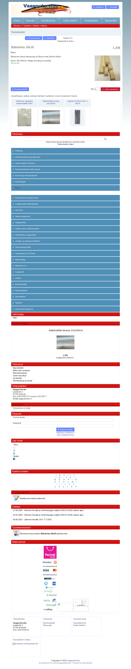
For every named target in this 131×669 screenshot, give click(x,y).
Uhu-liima (19, 210)
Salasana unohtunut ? (65, 433)
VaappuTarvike (73, 661)
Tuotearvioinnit (20, 492)
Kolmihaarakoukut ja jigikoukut (27, 157)
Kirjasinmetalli (21, 284)
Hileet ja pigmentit (22, 216)
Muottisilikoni (20, 297)
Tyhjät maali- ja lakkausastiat (27, 229)
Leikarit (18, 278)
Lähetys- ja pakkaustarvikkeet (27, 241)
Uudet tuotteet (20, 323)
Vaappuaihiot (20, 222)
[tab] (65, 151)
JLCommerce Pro (45, 663)
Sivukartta (17, 378)
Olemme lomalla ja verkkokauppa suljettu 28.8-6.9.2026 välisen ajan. (48, 510)
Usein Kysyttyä (19, 376)
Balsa (36, 26)
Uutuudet (30, 21)
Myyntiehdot (111, 21)
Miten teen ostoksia (21, 370)
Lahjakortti (19, 272)
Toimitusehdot (91, 21)
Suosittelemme (48, 21)
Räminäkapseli (21, 290)
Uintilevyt (19, 151)
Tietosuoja (47, 625)
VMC (15, 318)
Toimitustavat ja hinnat (22, 381)
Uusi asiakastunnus (65, 435)
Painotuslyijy (20, 259)
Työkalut (18, 303)
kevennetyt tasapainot (24, 309)
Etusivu (17, 21)
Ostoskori (17, 404)
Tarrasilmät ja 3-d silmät (25, 253)
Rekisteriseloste (20, 373)
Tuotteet (27, 26)
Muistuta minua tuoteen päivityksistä (43, 534)
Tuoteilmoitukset (21, 527)
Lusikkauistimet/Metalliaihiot (26, 204)
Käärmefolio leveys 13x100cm (66, 327)
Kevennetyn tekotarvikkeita (26, 176)
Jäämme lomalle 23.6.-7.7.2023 (32, 520)
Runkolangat (20, 182)
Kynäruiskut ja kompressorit (26, 198)
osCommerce (87, 663)
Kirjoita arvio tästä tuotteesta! (32, 498)
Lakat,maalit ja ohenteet (25, 163)
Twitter (16, 456)
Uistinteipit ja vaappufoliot (25, 235)
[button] (99, 7)
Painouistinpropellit (23, 247)
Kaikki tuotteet (70, 21)
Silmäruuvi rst (20, 266)
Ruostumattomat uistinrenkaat (27, 169)
